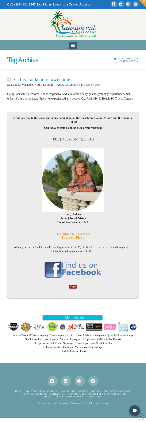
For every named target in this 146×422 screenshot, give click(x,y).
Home (18, 391)
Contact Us (57, 394)
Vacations (68, 391)
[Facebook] (114, 4)
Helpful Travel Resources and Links (68, 396)
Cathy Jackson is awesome (42, 79)
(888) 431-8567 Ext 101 (73, 139)
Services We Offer (35, 394)
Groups (96, 391)
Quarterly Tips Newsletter (107, 394)
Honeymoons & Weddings (42, 391)
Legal (100, 396)
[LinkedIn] (121, 4)
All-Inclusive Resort (88, 84)
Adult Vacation (66, 84)
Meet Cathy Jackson (117, 391)
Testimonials (77, 394)
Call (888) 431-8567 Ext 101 (27, 4)
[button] (73, 45)
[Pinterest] (136, 4)
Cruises (83, 391)
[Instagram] (128, 4)
